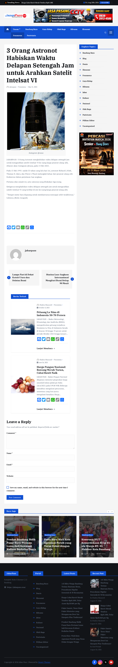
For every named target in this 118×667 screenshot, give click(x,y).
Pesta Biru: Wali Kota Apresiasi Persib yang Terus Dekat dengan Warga (73, 639)
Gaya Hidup (47, 29)
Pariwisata (31, 35)
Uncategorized (89, 126)
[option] (21, 536)
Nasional (86, 103)
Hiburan (74, 29)
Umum (16, 29)
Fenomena (17, 35)
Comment (11, 433)
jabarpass (12, 87)
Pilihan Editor (88, 120)
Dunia (85, 64)
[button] (108, 511)
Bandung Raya (31, 29)
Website (10, 476)
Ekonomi (86, 29)
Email (10, 464)
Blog (84, 58)
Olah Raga (61, 29)
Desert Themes (44, 662)
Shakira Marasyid (46, 305)
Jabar (85, 92)
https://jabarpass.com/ (16, 587)
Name (10, 453)
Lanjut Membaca (45, 348)
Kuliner (86, 98)
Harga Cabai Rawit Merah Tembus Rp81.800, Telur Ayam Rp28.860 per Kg (72, 600)
